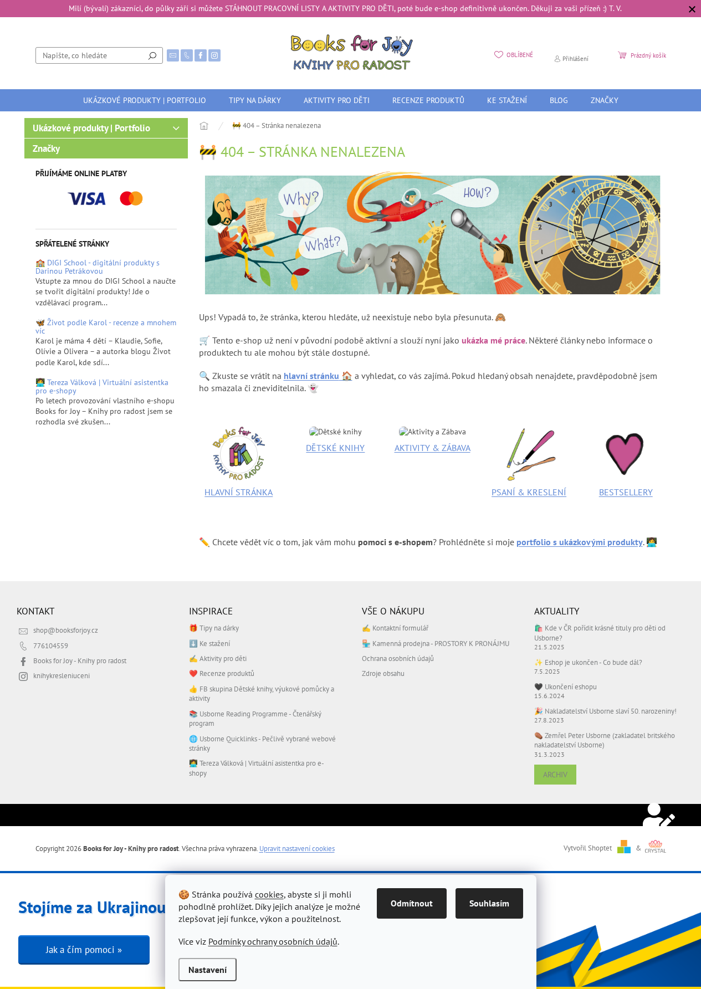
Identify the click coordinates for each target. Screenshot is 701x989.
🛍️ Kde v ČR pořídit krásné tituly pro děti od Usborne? (600, 632)
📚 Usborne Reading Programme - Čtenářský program (255, 718)
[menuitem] (144, 100)
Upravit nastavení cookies (297, 848)
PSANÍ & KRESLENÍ (529, 492)
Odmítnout (412, 903)
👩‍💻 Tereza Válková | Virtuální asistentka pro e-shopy (101, 387)
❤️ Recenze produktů (221, 673)
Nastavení (207, 969)
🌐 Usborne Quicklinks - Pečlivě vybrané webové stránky (262, 743)
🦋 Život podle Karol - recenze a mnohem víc (105, 327)
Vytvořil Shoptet (588, 847)
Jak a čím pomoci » (84, 950)
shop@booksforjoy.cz (65, 630)
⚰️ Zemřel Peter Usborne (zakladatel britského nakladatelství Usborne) (604, 740)
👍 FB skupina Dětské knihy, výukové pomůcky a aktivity (261, 693)
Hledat (152, 55)
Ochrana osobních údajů (398, 658)
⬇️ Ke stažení (209, 643)
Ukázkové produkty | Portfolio (91, 128)
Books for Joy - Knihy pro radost (79, 660)
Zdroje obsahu (383, 673)
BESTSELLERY (626, 492)
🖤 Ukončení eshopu (565, 686)
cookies (269, 894)
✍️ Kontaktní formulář (395, 627)
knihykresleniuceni (61, 675)
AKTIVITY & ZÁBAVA (432, 447)
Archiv (555, 775)
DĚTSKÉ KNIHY (335, 447)
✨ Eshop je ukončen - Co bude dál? (588, 662)
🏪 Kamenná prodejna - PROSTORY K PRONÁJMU (435, 643)
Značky (46, 148)
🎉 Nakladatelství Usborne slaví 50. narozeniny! (605, 710)
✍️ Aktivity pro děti (218, 658)
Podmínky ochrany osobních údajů (272, 941)
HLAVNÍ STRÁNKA (238, 492)
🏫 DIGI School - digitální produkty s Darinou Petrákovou (97, 267)
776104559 (50, 645)
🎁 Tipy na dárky (214, 627)
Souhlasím (489, 903)
